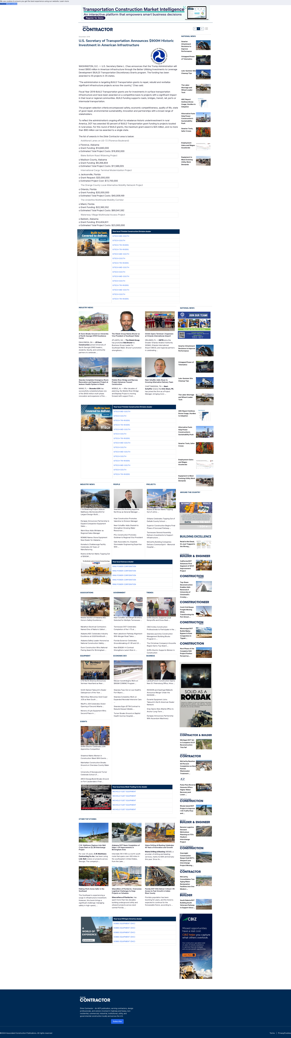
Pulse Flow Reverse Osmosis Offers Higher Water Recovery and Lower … (188, 790)
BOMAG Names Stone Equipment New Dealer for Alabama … (94, 538)
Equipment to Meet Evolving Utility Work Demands (186, 478)
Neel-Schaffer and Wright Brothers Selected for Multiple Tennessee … (128, 618)
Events (83, 721)
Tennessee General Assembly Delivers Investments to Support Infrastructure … (160, 535)
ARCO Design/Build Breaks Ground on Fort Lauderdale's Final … (95, 780)
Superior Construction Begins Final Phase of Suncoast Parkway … (161, 526)
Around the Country (190, 492)
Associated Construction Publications (21, 1033)
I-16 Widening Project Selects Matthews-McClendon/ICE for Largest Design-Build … (93, 511)
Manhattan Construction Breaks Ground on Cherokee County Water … (95, 765)
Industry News (86, 307)
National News (188, 36)
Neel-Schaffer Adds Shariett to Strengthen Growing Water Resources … (126, 528)
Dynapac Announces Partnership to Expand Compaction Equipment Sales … (95, 523)
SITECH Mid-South (120, 236)
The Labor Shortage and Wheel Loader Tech (186, 397)
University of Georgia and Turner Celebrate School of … (94, 773)
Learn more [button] (64, 1)
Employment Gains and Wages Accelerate (188, 145)
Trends (149, 593)
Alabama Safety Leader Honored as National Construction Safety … (95, 642)
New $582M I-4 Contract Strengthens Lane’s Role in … (125, 648)
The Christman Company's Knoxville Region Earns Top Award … (161, 644)
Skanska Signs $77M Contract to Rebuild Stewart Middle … (127, 707)
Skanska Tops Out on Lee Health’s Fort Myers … (127, 691)
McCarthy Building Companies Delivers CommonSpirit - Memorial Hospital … (161, 544)
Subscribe (117, 1021)
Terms (272, 1033)
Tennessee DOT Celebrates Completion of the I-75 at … (125, 628)
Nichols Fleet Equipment (124, 791)
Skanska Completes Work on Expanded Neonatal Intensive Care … (128, 699)
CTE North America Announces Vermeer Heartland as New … (93, 682)
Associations (86, 593)
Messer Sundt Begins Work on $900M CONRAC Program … (126, 682)
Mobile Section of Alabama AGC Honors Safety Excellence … (93, 618)
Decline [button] (3, 4)
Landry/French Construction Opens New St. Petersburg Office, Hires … (161, 682)
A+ (202, 28)
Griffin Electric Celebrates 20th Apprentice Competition (93, 747)
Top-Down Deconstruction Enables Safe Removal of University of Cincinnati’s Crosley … (186, 589)
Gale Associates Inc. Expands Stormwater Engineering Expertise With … (128, 544)
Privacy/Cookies (284, 1033)
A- (195, 28)
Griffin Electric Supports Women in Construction (161, 651)
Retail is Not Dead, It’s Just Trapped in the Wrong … (187, 544)
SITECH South (118, 240)
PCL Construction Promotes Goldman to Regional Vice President (128, 536)
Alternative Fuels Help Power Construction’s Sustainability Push (188, 118)
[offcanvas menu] (206, 28)
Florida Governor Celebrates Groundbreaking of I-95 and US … (127, 642)
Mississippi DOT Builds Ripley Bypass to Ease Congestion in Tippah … (186, 633)
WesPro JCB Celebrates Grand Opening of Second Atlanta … (93, 705)
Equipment (85, 656)
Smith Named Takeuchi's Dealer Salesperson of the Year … (93, 691)
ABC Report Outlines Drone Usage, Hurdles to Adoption (187, 413)
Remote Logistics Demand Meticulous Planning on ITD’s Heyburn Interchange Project (187, 834)
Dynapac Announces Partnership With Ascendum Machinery (160, 717)
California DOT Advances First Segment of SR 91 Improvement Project (187, 566)
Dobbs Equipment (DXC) (124, 923)
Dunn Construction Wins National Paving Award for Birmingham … (94, 648)
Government (119, 593)
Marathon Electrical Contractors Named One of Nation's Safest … (94, 628)
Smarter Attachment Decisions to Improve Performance (186, 46)
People (116, 484)
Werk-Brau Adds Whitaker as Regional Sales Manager (92, 531)
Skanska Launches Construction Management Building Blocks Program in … (160, 636)
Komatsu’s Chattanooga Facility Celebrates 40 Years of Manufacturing (93, 547)
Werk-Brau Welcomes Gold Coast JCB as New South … (94, 698)
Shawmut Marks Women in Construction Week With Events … (94, 757)
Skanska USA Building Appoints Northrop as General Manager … (127, 510)
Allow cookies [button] (11, 4)
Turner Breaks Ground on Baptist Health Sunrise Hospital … (127, 714)
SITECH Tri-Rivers (120, 245)
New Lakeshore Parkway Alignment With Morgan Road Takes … (128, 635)
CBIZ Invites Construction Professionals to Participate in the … (161, 628)
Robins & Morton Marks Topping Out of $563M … (95, 555)
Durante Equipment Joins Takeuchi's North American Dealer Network (160, 702)
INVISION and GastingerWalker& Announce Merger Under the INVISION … (160, 692)
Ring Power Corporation (124, 566)
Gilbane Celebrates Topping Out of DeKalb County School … (161, 520)
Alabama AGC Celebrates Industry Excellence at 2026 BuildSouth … (94, 635)
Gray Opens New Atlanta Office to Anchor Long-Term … (160, 710)
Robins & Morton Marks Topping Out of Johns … (160, 510)
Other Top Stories (87, 819)
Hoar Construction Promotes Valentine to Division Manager (126, 519)
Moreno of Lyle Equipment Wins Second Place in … (93, 712)
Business (150, 656)
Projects (151, 484)
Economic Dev (120, 656)
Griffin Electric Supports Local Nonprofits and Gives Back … (159, 619)
